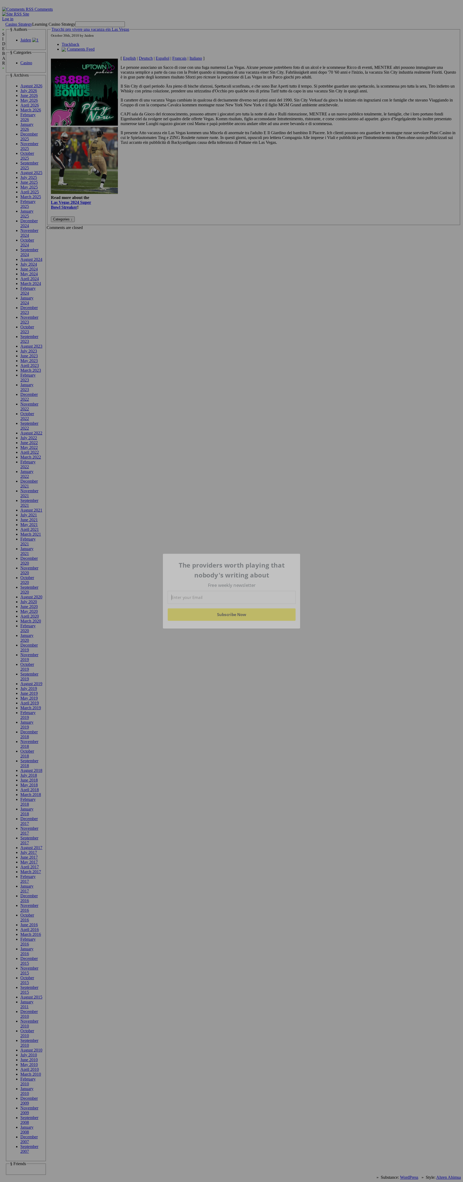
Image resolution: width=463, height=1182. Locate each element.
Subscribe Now (232, 614)
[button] (232, 570)
